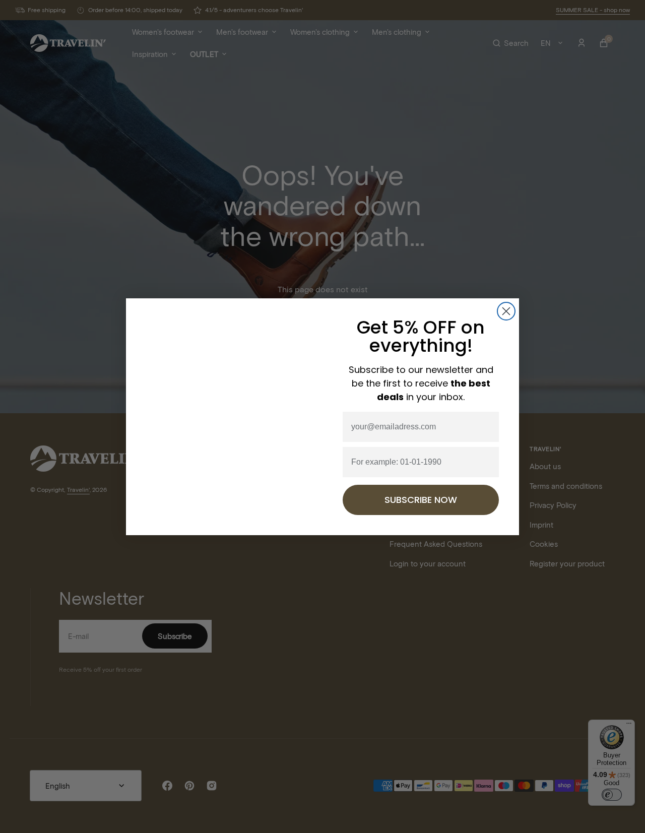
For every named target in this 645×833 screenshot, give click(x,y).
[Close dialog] (506, 311)
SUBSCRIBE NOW (420, 499)
